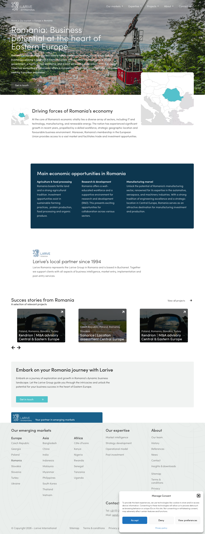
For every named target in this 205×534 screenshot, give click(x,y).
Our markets (26, 20)
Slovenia (16, 472)
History (155, 443)
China (46, 448)
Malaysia (48, 466)
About (156, 430)
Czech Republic (20, 443)
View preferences (187, 520)
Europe (37, 20)
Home (14, 20)
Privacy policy (161, 527)
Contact (155, 460)
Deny (161, 520)
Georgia (16, 448)
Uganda (79, 477)
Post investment (115, 454)
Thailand (48, 489)
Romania (16, 460)
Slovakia (16, 466)
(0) (116, 510)
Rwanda (79, 460)
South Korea (50, 483)
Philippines (49, 477)
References (157, 448)
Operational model (117, 448)
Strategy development (119, 443)
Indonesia (48, 460)
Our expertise (118, 430)
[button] (198, 495)
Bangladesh (50, 443)
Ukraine (15, 483)
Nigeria (78, 454)
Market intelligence (117, 437)
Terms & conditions (153, 481)
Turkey (15, 477)
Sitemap (153, 473)
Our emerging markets (31, 430)
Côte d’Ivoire (81, 443)
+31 (112, 510)
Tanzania (79, 472)
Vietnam (47, 495)
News (154, 454)
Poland (15, 454)
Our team (157, 437)
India (46, 454)
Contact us (115, 502)
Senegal (79, 466)
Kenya (77, 448)
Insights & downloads (163, 466)
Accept (135, 520)
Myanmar (48, 472)
